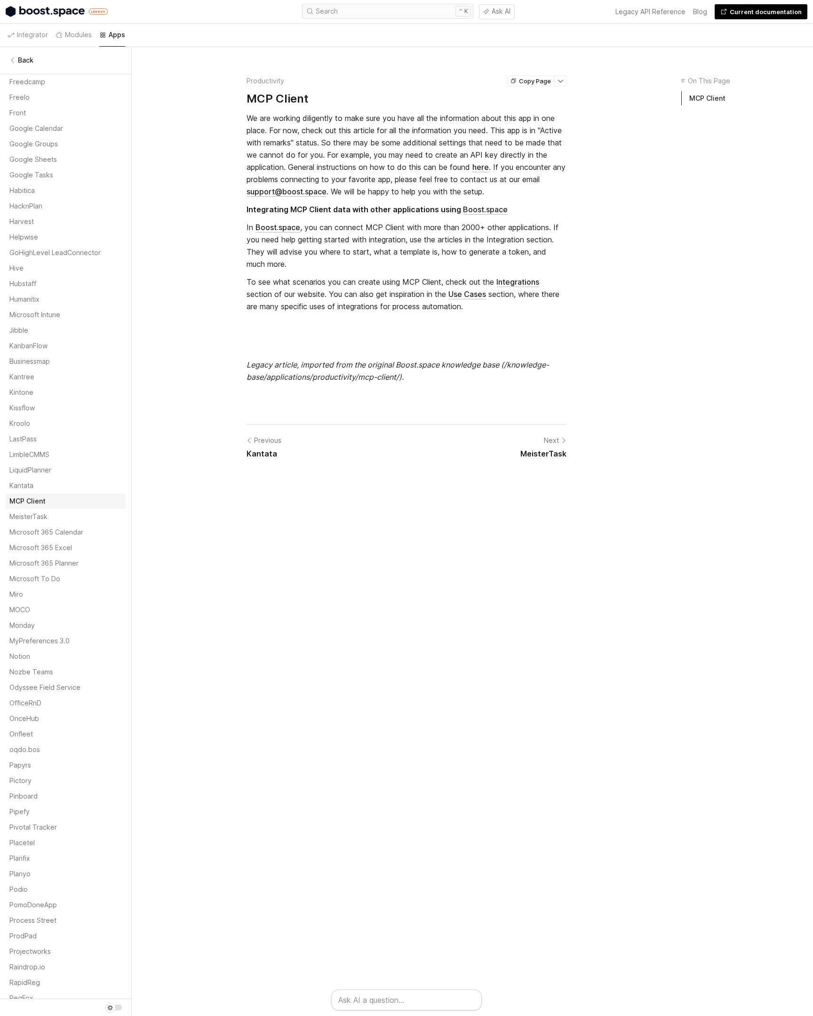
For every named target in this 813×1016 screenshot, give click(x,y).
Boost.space (485, 209)
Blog (700, 12)
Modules (78, 35)
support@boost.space (287, 191)
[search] (387, 11)
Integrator (32, 35)
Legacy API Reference (650, 12)
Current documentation (766, 12)
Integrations (517, 282)
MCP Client (707, 98)
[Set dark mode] (113, 1007)
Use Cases (467, 294)
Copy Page (535, 81)
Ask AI (501, 11)
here (480, 167)
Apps (117, 35)
